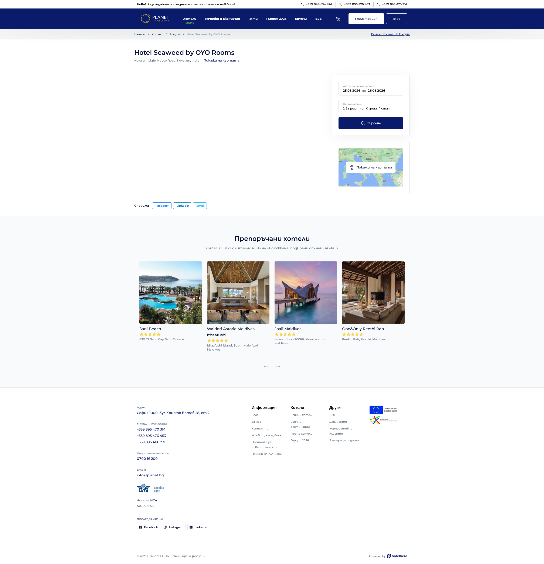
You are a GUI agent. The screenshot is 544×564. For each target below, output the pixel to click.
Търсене (374, 123)
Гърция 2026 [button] (276, 19)
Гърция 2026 (299, 440)
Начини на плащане (267, 454)
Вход (397, 19)
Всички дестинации (300, 424)
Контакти (260, 428)
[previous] (266, 366)
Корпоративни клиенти (341, 431)
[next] (278, 366)
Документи (338, 421)
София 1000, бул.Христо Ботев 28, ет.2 (173, 413)
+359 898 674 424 (319, 4)
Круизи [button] (301, 19)
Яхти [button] (253, 19)
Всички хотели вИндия (390, 34)
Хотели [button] (189, 19)
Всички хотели (301, 415)
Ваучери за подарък (344, 440)
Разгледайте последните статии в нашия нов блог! (186, 4)
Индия (175, 34)
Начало (139, 34)
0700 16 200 (147, 459)
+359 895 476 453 (357, 4)
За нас (256, 421)
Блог (255, 415)
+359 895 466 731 (151, 442)
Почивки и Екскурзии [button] (222, 19)
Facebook (162, 205)
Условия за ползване (266, 435)
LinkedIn (183, 205)
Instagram (176, 527)
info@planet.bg (150, 475)
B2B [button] (318, 19)
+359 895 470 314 (394, 4)
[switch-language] (337, 18)
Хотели (157, 34)
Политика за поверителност (264, 444)
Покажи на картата (221, 60)
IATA (153, 500)
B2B (332, 415)
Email (200, 205)
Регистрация (366, 19)
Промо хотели (301, 433)
